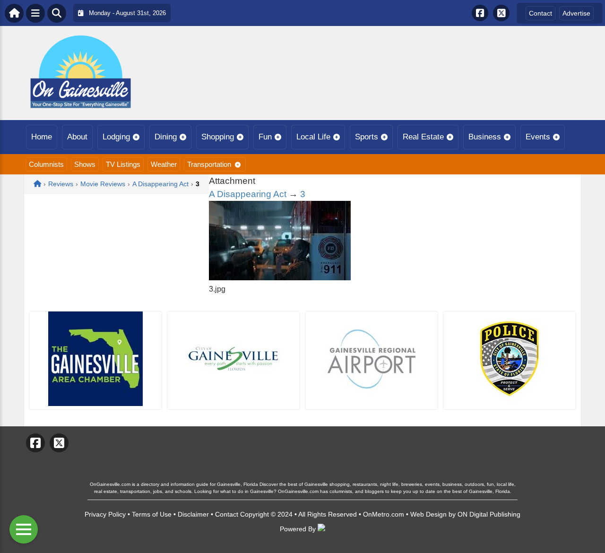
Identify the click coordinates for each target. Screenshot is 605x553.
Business (484, 136)
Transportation (209, 164)
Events (538, 136)
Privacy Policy (105, 514)
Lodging (116, 136)
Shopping (217, 136)
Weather (164, 164)
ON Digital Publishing (489, 514)
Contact (540, 13)
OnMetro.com (383, 514)
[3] (280, 278)
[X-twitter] (501, 13)
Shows (84, 164)
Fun (265, 136)
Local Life (313, 136)
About (77, 136)
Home (41, 136)
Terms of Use (152, 514)
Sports (366, 136)
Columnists (46, 164)
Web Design (428, 514)
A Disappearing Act (247, 194)
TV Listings (123, 164)
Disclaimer (193, 514)
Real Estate (423, 136)
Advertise (576, 13)
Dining (166, 136)
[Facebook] (480, 13)
